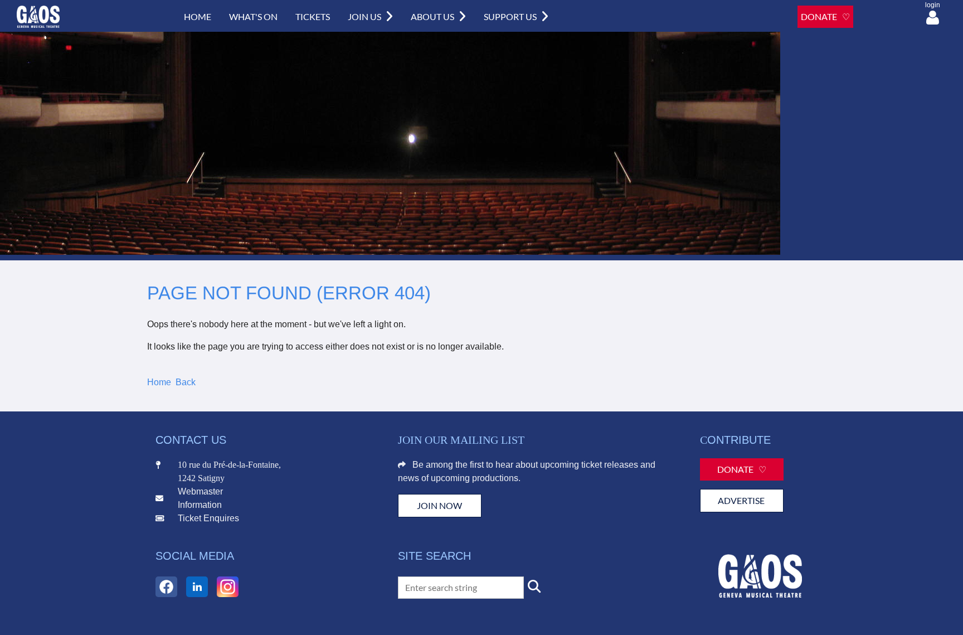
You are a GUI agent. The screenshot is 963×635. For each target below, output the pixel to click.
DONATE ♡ (825, 16)
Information (200, 505)
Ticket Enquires (208, 518)
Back (186, 382)
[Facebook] (166, 586)
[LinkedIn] (197, 586)
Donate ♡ (741, 469)
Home (159, 382)
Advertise (742, 500)
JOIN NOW (439, 505)
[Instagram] (228, 586)
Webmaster (200, 491)
